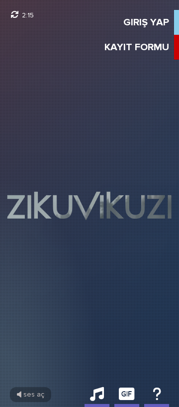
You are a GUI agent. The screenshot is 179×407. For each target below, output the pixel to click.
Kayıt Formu (136, 47)
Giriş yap (146, 22)
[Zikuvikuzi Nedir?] (156, 397)
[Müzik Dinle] (97, 397)
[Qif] (126, 397)
